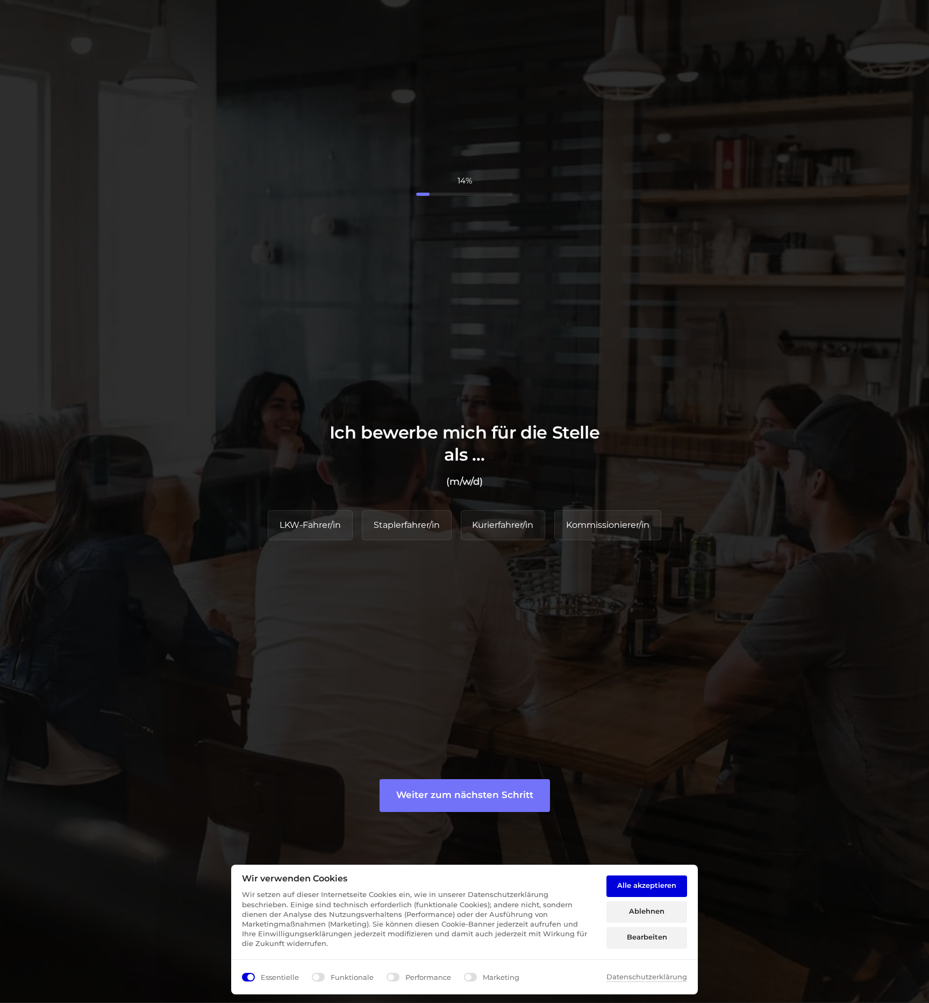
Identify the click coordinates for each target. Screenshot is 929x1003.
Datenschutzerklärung (646, 977)
